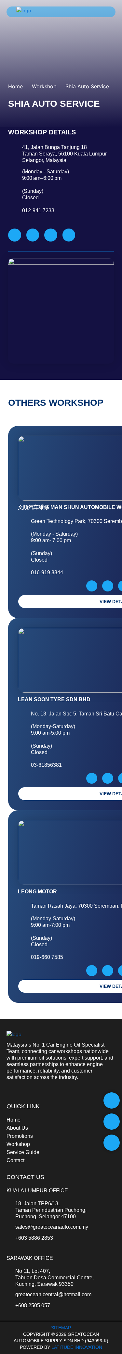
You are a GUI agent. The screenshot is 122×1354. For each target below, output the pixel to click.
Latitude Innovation (76, 1347)
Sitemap (61, 1327)
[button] (102, 11)
